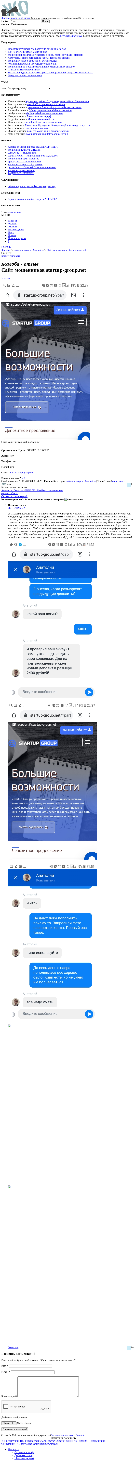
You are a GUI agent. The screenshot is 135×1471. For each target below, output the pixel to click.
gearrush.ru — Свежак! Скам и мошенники (32, 167)
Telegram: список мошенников (25, 75)
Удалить (5, 278)
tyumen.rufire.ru (9, 493)
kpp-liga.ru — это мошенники (24, 161)
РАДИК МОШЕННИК (21, 173)
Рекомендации (16, 229)
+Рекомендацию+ (24, 1458)
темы (4, 88)
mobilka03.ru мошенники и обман (46, 104)
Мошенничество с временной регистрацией (32, 60)
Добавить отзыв (23, 1455)
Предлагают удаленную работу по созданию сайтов (37, 48)
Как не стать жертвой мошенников (27, 51)
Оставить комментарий (14, 496)
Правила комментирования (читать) (67, 1435)
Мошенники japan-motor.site (23, 158)
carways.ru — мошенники (22, 152)
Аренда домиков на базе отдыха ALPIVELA (33, 146)
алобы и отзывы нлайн (16, 18)
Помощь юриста (17, 238)
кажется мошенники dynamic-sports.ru (48, 131)
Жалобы (12, 223)
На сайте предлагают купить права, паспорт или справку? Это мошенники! (50, 72)
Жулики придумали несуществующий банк (32, 63)
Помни (12, 235)
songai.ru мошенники (37, 128)
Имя (4, 1365)
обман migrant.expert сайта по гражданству (31, 186)
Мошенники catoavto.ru (41, 119)
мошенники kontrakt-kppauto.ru (25, 164)
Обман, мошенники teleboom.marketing (50, 110)
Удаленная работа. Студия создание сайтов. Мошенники (57, 101)
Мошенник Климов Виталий (24, 149)
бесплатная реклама (71, 35)
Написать (13, 1449)
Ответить (13, 1347)
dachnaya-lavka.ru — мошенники (44, 113)
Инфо (11, 232)
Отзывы (12, 226)
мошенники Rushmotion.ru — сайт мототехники (54, 107)
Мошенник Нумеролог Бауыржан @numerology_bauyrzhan (58, 125)
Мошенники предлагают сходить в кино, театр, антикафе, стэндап (45, 54)
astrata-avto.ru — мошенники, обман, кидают (33, 155)
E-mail (5, 1372)
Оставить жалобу (24, 1452)
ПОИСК (6, 246)
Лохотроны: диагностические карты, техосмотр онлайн (39, 57)
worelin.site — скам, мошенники (44, 122)
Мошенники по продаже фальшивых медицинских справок (41, 66)
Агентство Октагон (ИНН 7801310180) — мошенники (32, 490)
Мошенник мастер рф (39, 116)
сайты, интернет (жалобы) (80, 481)
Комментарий (9, 1396)
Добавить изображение (14, 1417)
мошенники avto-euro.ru (21, 170)
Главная (12, 220)
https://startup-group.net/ (21, 472)
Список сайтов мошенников (24, 69)
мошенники (14, 212)
